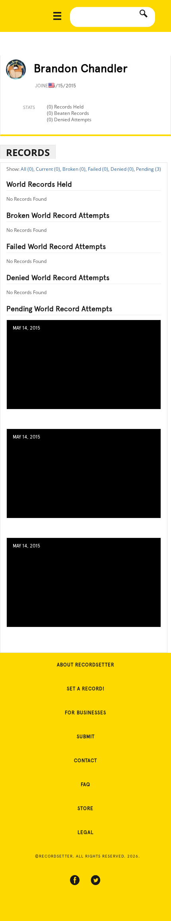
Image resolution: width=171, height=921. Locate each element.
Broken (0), (74, 169)
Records (28, 152)
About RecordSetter (86, 665)
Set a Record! (86, 689)
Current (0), (48, 169)
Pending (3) (148, 169)
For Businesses (85, 712)
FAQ (85, 784)
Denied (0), (123, 169)
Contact (85, 760)
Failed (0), (98, 169)
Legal (85, 832)
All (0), (28, 169)
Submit (86, 736)
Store (85, 808)
